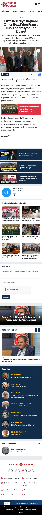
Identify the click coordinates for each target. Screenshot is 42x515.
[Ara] (36, 4)
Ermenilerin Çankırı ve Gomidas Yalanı (24, 415)
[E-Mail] (14, 195)
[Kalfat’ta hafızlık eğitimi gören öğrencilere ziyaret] (11, 248)
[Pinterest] (15, 470)
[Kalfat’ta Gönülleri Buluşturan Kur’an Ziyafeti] (31, 212)
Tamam (21, 512)
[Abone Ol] (39, 74)
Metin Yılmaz (16, 413)
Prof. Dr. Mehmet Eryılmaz (21, 403)
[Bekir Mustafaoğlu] (5, 433)
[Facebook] (8, 470)
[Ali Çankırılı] (5, 395)
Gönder (6, 297)
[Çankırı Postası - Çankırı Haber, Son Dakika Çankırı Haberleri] (8, 4)
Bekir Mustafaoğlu (18, 432)
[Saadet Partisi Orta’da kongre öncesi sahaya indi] (31, 229)
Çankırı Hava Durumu (31, 478)
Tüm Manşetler (29, 490)
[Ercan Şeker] (5, 376)
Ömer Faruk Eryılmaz (19, 449)
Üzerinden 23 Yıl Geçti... (20, 406)
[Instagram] (19, 470)
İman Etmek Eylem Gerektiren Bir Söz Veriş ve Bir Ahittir (24, 396)
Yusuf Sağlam (16, 422)
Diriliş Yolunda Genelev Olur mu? (23, 425)
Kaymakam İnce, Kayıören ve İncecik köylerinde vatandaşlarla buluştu (30, 257)
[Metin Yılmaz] (5, 414)
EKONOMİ (31, 11)
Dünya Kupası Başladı (18, 387)
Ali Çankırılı (15, 392)
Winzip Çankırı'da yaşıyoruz (21, 377)
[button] (36, 330)
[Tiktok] (26, 470)
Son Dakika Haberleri (10, 495)
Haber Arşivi (28, 495)
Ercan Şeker (16, 374)
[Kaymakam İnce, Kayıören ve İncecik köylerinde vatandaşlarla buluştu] (31, 248)
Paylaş (6, 74)
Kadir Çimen (15, 384)
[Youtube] (22, 470)
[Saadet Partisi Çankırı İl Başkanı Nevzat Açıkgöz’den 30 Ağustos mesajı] (21, 345)
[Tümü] (39, 369)
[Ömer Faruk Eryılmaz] (5, 450)
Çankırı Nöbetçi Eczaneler (12, 478)
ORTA (21, 17)
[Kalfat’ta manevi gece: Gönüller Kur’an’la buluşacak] (11, 229)
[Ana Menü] (39, 4)
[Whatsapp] (33, 470)
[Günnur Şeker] (6, 192)
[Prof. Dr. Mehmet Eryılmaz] (5, 405)
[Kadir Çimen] (5, 385)
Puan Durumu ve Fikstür (11, 490)
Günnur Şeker (7, 79)
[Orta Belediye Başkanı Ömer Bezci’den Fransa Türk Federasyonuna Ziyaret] (21, 59)
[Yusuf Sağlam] (5, 424)
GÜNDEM (5, 11)
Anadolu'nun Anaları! (18, 452)
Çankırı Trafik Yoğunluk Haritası (30, 484)
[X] (12, 470)
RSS (8, 503)
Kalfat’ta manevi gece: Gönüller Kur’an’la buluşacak (9, 237)
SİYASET (14, 11)
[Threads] (29, 470)
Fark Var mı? (15, 435)
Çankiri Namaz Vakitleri (11, 483)
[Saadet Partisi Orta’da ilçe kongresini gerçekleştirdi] (11, 212)
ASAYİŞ (22, 11)
